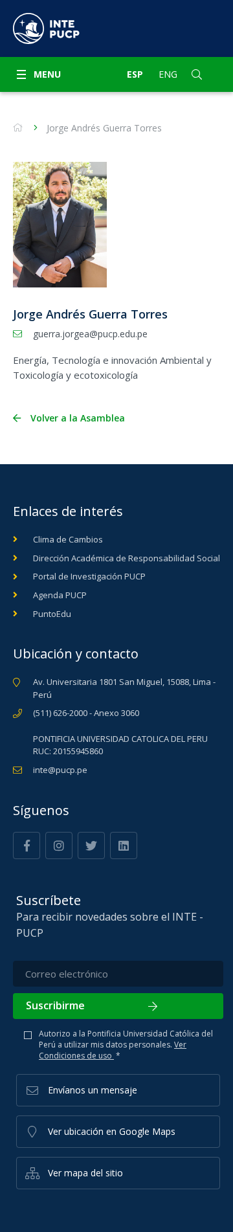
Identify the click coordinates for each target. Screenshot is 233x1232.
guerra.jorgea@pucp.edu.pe (90, 334)
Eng (168, 74)
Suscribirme (55, 1005)
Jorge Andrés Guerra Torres (104, 128)
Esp (135, 74)
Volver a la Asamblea (77, 418)
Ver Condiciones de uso (112, 1050)
